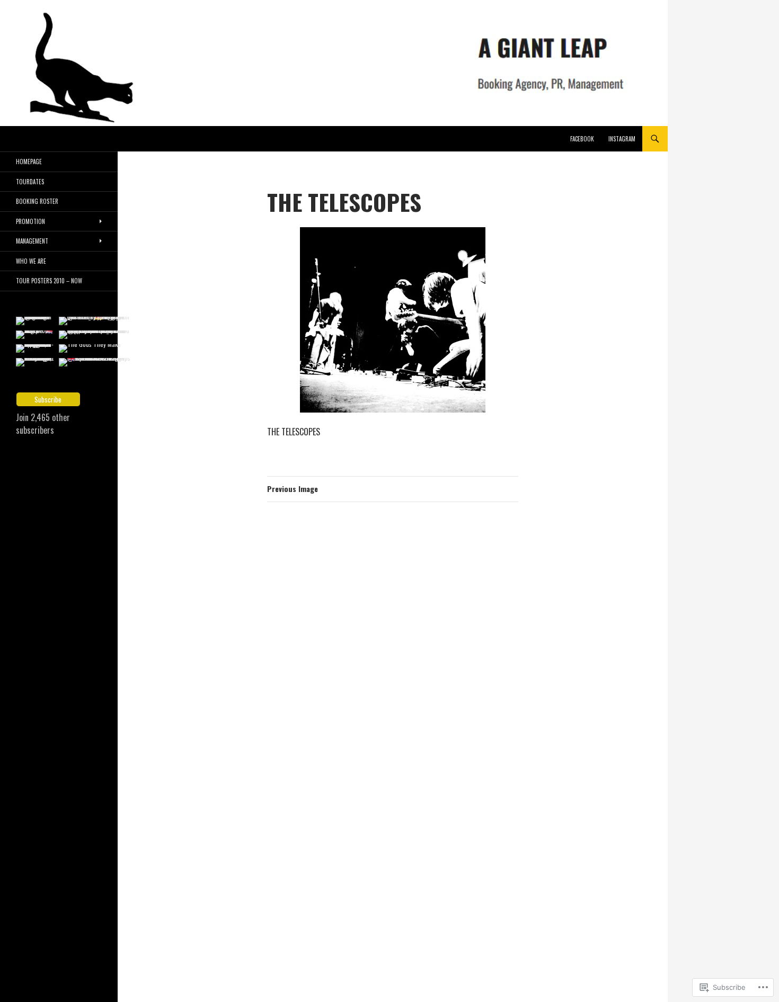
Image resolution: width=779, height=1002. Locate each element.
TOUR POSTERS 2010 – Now (49, 280)
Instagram (621, 139)
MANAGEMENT (32, 241)
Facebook (582, 139)
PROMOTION (30, 221)
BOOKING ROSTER (37, 201)
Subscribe (47, 399)
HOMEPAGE (29, 161)
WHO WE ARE (31, 261)
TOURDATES (30, 181)
